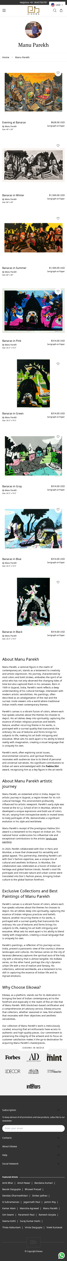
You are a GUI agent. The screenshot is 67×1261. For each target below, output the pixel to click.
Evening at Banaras (14, 122)
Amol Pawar (23, 1182)
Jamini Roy (50, 1201)
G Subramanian (10, 1201)
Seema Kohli (9, 1221)
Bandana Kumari (43, 1182)
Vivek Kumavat (54, 1227)
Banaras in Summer (14, 268)
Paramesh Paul (26, 1214)
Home (5, 57)
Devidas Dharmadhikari (15, 1195)
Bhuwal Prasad (33, 1189)
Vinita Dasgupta (33, 1227)
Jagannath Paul (32, 1201)
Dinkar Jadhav (39, 1195)
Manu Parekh (50, 1208)
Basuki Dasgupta (11, 1189)
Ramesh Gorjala (47, 1214)
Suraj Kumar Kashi (30, 1221)
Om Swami (8, 1214)
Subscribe (57, 1128)
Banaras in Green (13, 413)
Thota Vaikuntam (11, 1227)
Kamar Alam (9, 1208)
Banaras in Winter (13, 195)
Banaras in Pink (11, 341)
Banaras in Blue (11, 559)
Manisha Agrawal (29, 1208)
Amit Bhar (7, 1182)
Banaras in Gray (12, 486)
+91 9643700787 (38, 2)
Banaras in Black (12, 632)
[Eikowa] (33, 10)
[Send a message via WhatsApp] (61, 1255)
